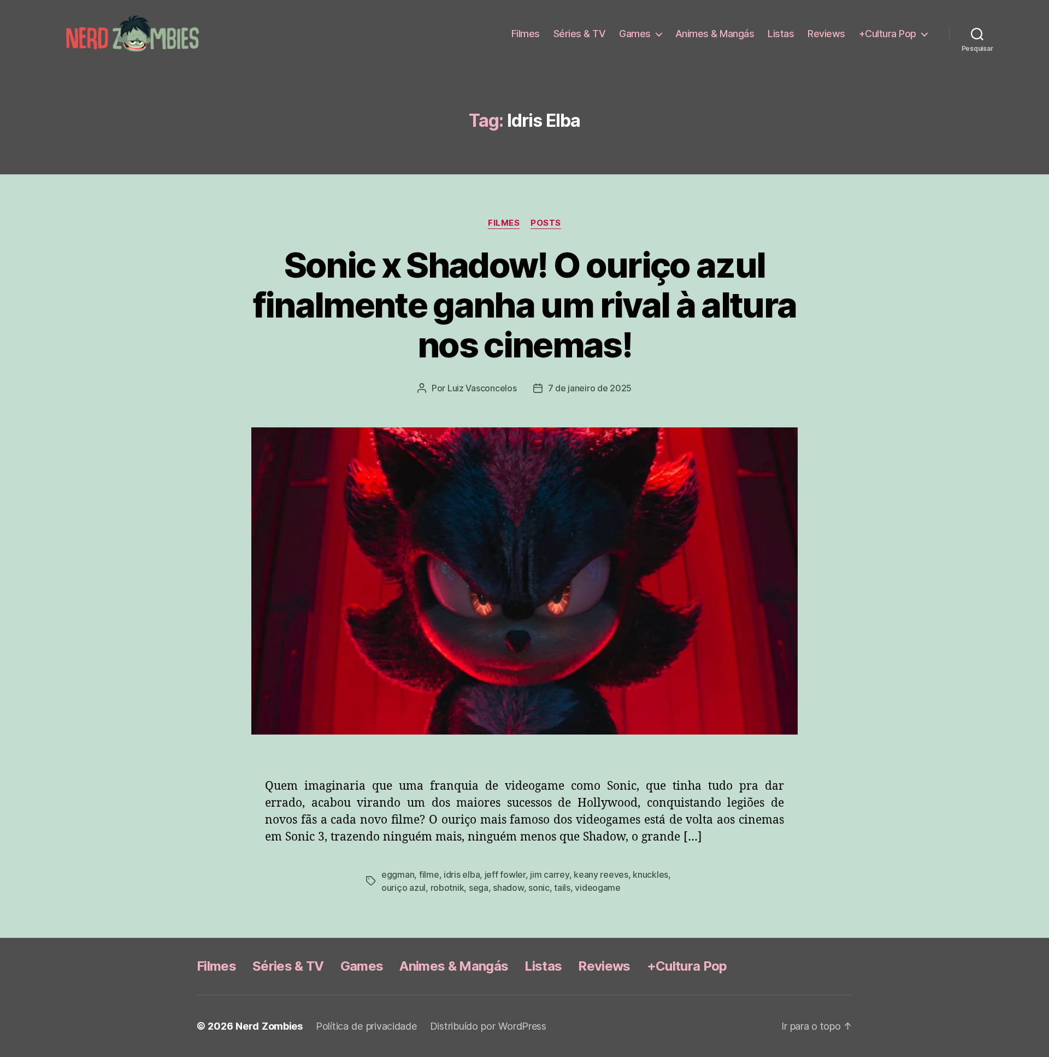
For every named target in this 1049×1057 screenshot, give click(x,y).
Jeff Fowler (505, 874)
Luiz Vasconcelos (482, 388)
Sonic (539, 887)
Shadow (508, 887)
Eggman (397, 874)
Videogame (598, 887)
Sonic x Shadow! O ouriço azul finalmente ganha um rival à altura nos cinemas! (525, 305)
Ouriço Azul (403, 887)
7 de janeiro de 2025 (590, 388)
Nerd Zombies (269, 1026)
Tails (562, 887)
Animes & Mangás (715, 33)
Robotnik (447, 887)
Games (635, 33)
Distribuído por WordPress (488, 1026)
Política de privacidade (366, 1026)
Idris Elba (462, 874)
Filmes (525, 33)
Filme (429, 874)
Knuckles (650, 874)
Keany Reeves (601, 874)
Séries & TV (579, 33)
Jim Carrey (549, 874)
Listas (781, 33)
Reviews (826, 33)
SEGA (478, 887)
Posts (546, 223)
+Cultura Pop (887, 33)
